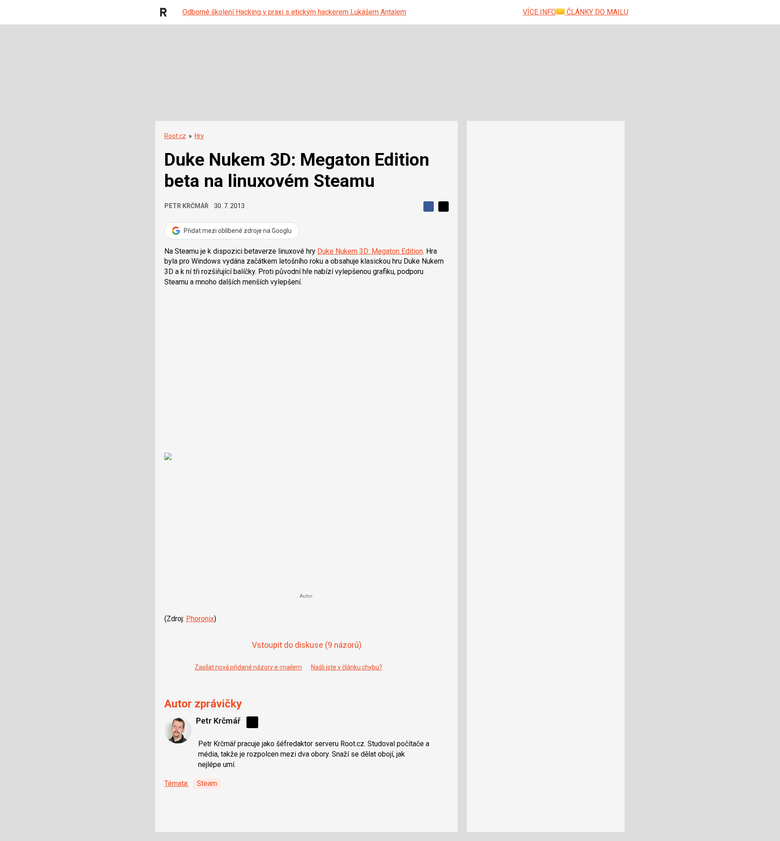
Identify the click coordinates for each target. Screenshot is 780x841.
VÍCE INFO (539, 12)
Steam (207, 783)
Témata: (176, 783)
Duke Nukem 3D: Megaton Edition (370, 251)
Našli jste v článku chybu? (346, 667)
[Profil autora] (177, 729)
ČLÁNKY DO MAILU (596, 12)
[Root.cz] (165, 12)
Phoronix (200, 618)
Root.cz (175, 135)
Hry (199, 135)
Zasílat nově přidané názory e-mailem (248, 667)
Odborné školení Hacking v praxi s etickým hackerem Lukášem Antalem (294, 12)
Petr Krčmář (186, 205)
